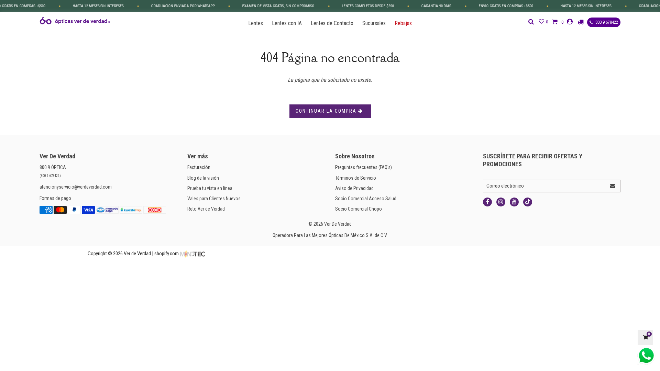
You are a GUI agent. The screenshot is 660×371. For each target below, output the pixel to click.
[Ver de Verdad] (74, 20)
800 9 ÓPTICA (53, 167)
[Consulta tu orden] (581, 22)
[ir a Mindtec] (192, 253)
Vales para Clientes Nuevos (214, 198)
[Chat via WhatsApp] (646, 355)
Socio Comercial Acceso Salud (365, 198)
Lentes (255, 23)
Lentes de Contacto (332, 23)
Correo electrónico (505, 186)
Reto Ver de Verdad (206, 209)
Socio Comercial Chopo (358, 209)
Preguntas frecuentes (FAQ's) (363, 167)
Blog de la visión (203, 178)
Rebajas (403, 23)
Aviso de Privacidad (354, 188)
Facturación (198, 167)
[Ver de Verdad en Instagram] (500, 202)
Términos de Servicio (355, 178)
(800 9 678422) (50, 176)
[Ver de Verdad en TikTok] (527, 202)
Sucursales (374, 23)
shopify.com (166, 253)
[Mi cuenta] (570, 21)
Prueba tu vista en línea (209, 188)
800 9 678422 (606, 22)
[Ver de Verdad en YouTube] (514, 202)
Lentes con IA (287, 23)
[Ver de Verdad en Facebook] (487, 202)
